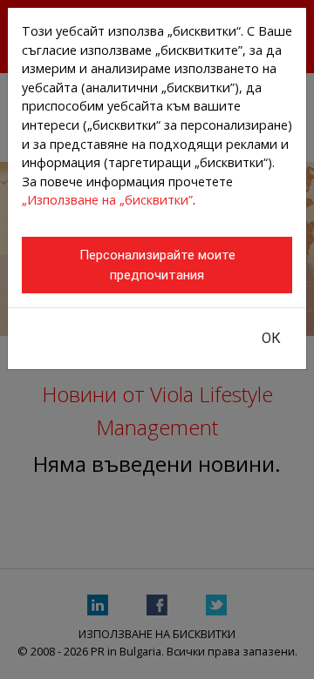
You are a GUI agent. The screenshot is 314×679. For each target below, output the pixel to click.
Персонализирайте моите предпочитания (157, 265)
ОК (271, 338)
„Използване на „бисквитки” (107, 200)
